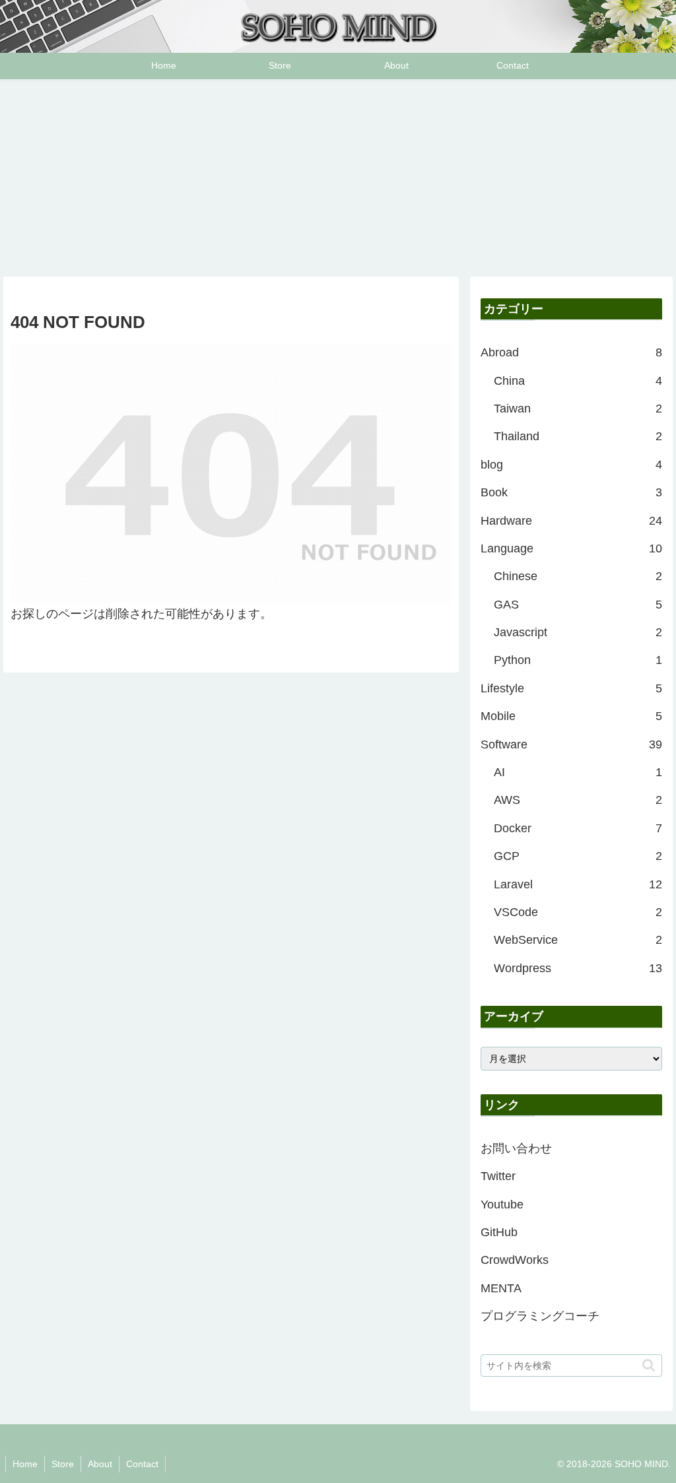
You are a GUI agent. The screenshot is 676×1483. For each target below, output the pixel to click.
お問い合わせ (516, 1148)
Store (62, 1464)
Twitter (498, 1176)
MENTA (501, 1288)
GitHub (499, 1232)
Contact (142, 1464)
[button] (648, 1365)
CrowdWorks (515, 1260)
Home (25, 1464)
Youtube (502, 1204)
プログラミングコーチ (540, 1316)
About (100, 1464)
